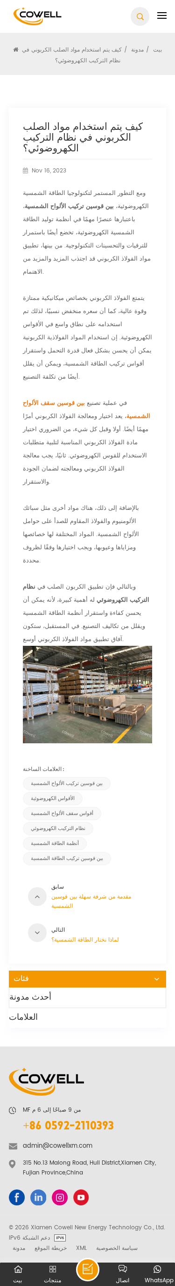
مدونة (19, 1248)
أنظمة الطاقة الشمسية (55, 843)
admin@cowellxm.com (57, 1146)
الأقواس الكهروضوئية (53, 798)
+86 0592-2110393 (68, 1127)
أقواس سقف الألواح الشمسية (62, 813)
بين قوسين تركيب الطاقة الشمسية (67, 858)
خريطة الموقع (51, 1248)
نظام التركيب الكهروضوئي (58, 828)
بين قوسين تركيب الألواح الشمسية (67, 783)
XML (81, 1248)
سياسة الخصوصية (117, 1248)
